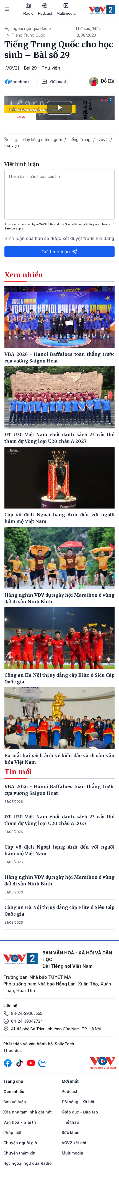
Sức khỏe (70, 1132)
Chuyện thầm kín (19, 1153)
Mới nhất (70, 1081)
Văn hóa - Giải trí (19, 1122)
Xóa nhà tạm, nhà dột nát (27, 1112)
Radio (28, 13)
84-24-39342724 (27, 1021)
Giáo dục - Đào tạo (80, 1112)
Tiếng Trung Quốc (28, 35)
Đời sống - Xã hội (78, 1101)
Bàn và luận (14, 1101)
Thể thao (70, 1122)
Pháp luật (12, 1132)
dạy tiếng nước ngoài (42, 139)
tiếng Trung (80, 139)
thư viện (11, 145)
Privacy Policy (84, 224)
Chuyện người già (20, 1142)
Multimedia (66, 13)
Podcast (45, 13)
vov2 (103, 139)
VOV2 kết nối (74, 1142)
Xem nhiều (13, 1091)
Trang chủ (13, 1081)
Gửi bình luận (56, 251)
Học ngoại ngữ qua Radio (27, 28)
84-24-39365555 (26, 1013)
